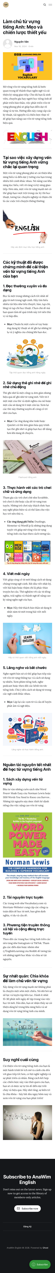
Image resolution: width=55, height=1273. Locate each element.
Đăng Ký (27, 1226)
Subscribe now (30, 1208)
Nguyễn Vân (21, 41)
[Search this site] (45, 5)
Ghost (45, 1247)
